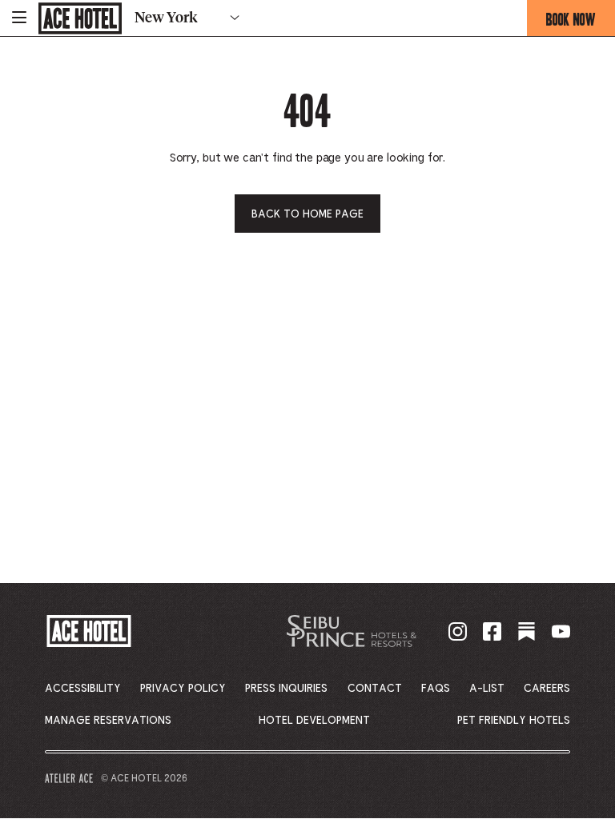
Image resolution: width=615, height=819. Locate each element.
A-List (486, 688)
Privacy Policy (183, 688)
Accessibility (83, 688)
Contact (375, 688)
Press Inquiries (286, 688)
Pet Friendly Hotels (513, 720)
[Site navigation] (19, 18)
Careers (547, 688)
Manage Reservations (108, 720)
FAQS (435, 688)
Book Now (580, 22)
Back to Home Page (307, 214)
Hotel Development (314, 720)
